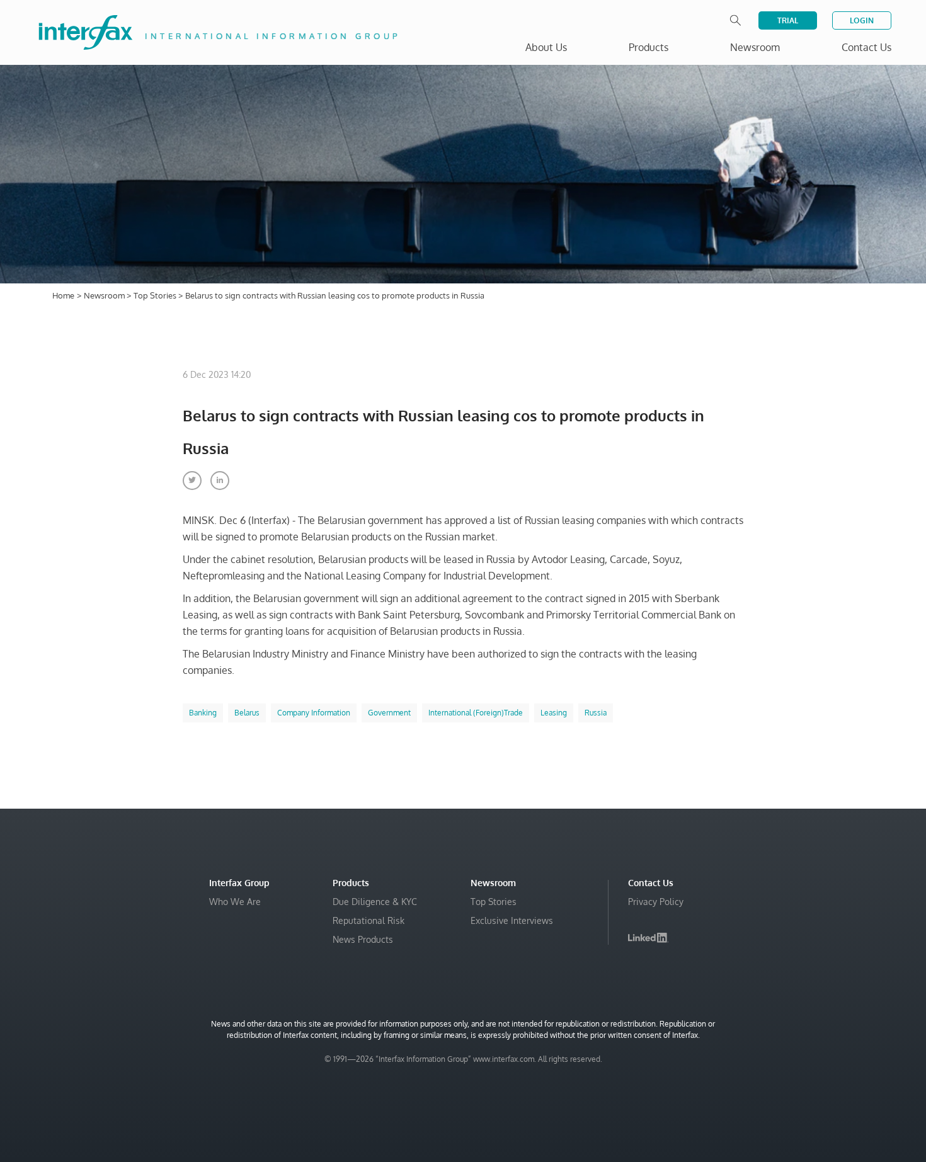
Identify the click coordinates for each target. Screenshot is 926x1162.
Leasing (553, 712)
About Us (546, 47)
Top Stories (156, 295)
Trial (787, 20)
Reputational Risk (368, 920)
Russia (596, 712)
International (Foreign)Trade (475, 712)
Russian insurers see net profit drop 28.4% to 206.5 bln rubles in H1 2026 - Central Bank (757, 1114)
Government (389, 712)
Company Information (313, 712)
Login (862, 20)
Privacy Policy (655, 901)
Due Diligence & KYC (375, 901)
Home (63, 295)
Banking (203, 712)
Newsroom (105, 295)
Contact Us (866, 47)
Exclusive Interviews (512, 920)
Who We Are (235, 901)
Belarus (247, 712)
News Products (363, 939)
